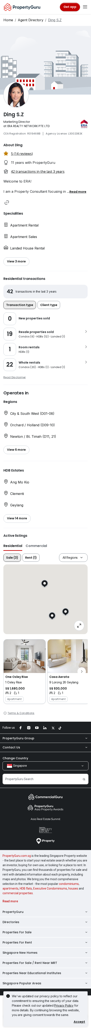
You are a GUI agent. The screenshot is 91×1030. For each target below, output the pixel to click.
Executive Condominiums (50, 888)
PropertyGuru (13, 912)
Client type (48, 305)
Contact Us (11, 747)
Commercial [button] (36, 545)
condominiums (69, 883)
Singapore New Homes (20, 953)
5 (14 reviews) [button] (22, 153)
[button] (77, 191)
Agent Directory (30, 20)
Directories (11, 922)
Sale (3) (12, 557)
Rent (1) (31, 557)
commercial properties (18, 893)
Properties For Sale (17, 932)
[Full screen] (79, 626)
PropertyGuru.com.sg (17, 855)
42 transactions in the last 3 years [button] (38, 171)
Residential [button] (12, 545)
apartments (10, 888)
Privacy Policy (63, 1005)
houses (73, 888)
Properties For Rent (17, 942)
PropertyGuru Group (18, 738)
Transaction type (19, 305)
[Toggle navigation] (85, 7)
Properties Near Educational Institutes (32, 973)
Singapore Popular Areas (22, 983)
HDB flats (26, 888)
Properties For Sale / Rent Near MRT (30, 963)
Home (8, 20)
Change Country (15, 758)
